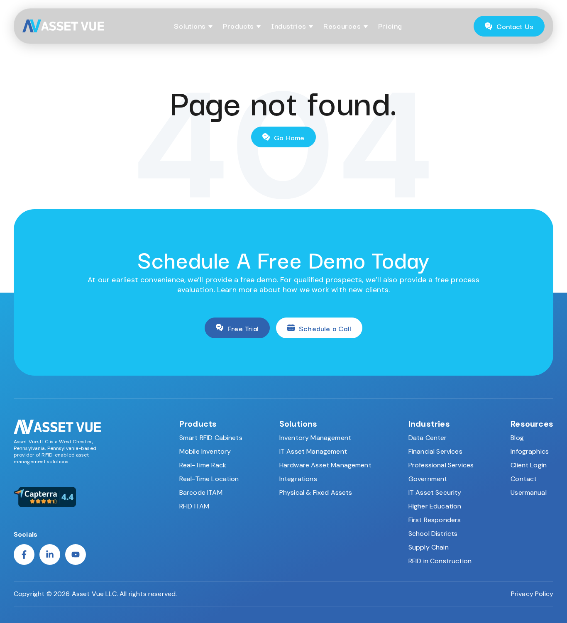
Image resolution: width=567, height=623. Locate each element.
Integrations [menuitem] (298, 478)
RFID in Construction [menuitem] (440, 561)
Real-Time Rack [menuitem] (202, 465)
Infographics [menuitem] (530, 451)
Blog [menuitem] (517, 437)
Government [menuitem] (427, 478)
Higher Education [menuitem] (435, 506)
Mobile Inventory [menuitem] (205, 451)
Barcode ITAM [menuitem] (200, 492)
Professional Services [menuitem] (441, 465)
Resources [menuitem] (532, 424)
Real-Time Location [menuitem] (209, 478)
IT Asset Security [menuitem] (435, 492)
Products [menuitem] (198, 424)
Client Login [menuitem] (529, 465)
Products (238, 25)
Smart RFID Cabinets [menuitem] (210, 437)
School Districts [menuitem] (433, 533)
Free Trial (243, 328)
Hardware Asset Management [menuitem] (325, 465)
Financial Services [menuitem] (435, 451)
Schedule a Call (325, 328)
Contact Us (514, 26)
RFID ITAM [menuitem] (194, 506)
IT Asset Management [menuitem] (313, 451)
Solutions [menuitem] (298, 424)
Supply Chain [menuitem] (428, 547)
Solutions (189, 25)
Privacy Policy (532, 594)
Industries (288, 25)
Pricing (390, 25)
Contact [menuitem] (524, 478)
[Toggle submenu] (210, 26)
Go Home (289, 137)
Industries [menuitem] (429, 424)
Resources (342, 25)
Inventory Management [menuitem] (315, 437)
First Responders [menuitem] (434, 520)
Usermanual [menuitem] (529, 492)
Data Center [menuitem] (427, 437)
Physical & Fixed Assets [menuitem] (315, 492)
